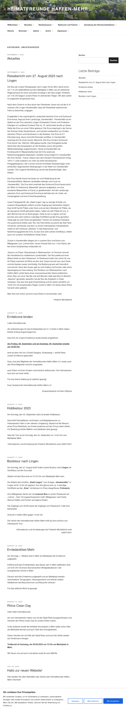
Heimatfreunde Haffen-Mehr (47, 8)
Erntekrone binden (20, 316)
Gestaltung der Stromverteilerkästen (99, 25)
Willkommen (12, 25)
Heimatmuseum (45, 25)
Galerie (36, 31)
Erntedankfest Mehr (21, 549)
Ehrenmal (23, 31)
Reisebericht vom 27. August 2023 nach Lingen (97, 82)
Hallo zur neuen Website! (24, 670)
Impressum (62, 31)
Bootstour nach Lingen (22, 461)
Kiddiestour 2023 (19, 408)
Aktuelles (28, 25)
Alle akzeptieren (113, 701)
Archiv (48, 31)
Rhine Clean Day (19, 605)
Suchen (82, 55)
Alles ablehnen (93, 701)
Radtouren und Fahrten (68, 25)
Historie (10, 31)
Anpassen (75, 701)
